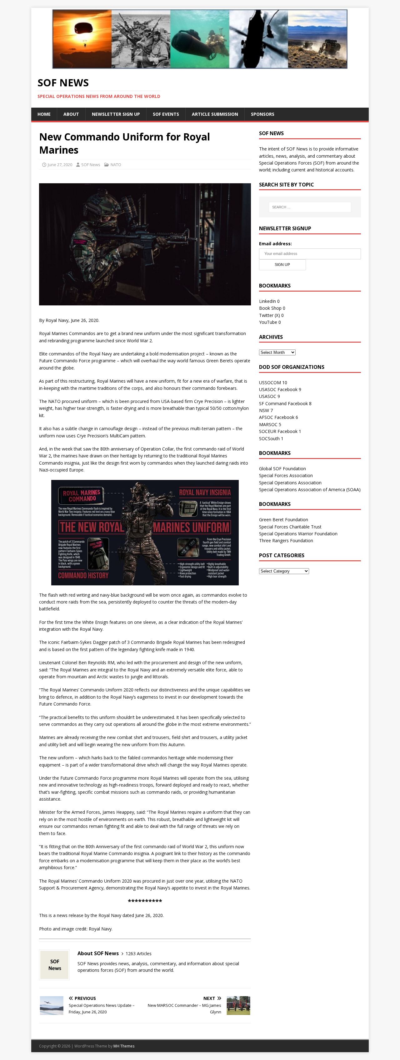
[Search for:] (310, 207)
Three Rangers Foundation (286, 540)
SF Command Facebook (283, 403)
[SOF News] (200, 66)
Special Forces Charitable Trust (290, 527)
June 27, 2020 (60, 164)
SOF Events (166, 114)
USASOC (267, 396)
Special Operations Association (290, 483)
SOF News (90, 164)
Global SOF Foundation (282, 468)
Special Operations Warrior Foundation (298, 534)
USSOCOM (270, 382)
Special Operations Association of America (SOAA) (310, 489)
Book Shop (270, 308)
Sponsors (262, 114)
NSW (264, 410)
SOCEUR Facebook (278, 431)
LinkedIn (267, 301)
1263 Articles (139, 953)
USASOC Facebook (278, 389)
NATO (116, 164)
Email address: (275, 244)
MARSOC (268, 424)
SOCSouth (269, 438)
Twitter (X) (269, 315)
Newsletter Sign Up (116, 114)
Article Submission (215, 114)
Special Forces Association (286, 475)
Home (44, 114)
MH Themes (123, 1046)
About (71, 114)
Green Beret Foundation (283, 519)
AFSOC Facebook (276, 417)
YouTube (268, 322)
